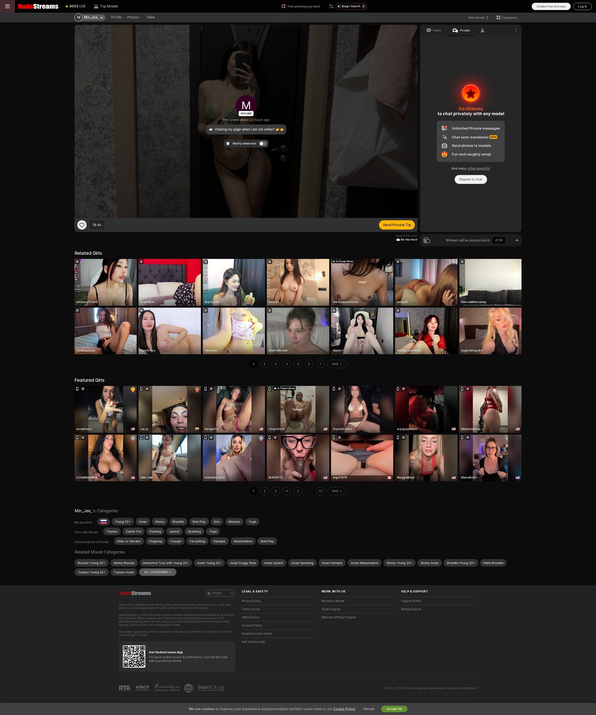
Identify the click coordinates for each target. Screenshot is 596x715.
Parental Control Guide (257, 633)
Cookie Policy (344, 709)
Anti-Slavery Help (253, 641)
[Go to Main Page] (38, 6)
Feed (151, 17)
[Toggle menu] (7, 6)
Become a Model (333, 601)
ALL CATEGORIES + (158, 572)
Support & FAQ (411, 601)
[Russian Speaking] (103, 521)
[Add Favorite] (82, 225)
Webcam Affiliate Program (339, 617)
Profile (116, 17)
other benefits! (478, 168)
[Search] (331, 6)
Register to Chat (471, 179)
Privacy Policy (251, 601)
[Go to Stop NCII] (211, 688)
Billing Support (411, 609)
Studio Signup (331, 609)
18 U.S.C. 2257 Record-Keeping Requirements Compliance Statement (430, 688)
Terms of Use (251, 609)
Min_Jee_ (83, 510)
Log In (582, 6)
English (217, 593)
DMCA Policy (250, 617)
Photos (134, 17)
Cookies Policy (252, 625)
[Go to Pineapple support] (189, 688)
